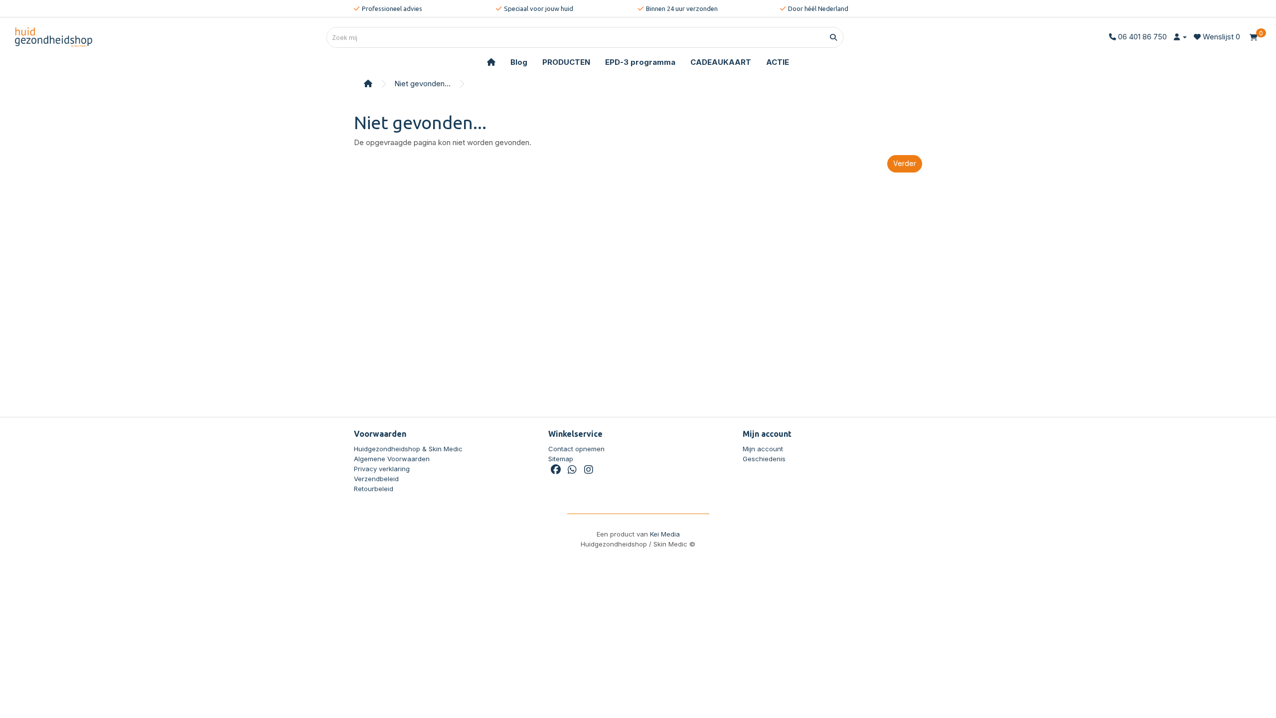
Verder (904, 163)
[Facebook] (555, 471)
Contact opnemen (576, 449)
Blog (518, 62)
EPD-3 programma (640, 62)
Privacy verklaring (382, 469)
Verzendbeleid (376, 479)
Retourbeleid (373, 489)
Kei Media (665, 534)
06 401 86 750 (1142, 36)
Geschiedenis (764, 459)
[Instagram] (588, 471)
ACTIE (777, 62)
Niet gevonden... (422, 83)
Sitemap (560, 459)
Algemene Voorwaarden (392, 459)
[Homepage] (491, 62)
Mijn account (763, 449)
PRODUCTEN (566, 62)
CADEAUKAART (720, 62)
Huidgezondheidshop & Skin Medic (408, 449)
